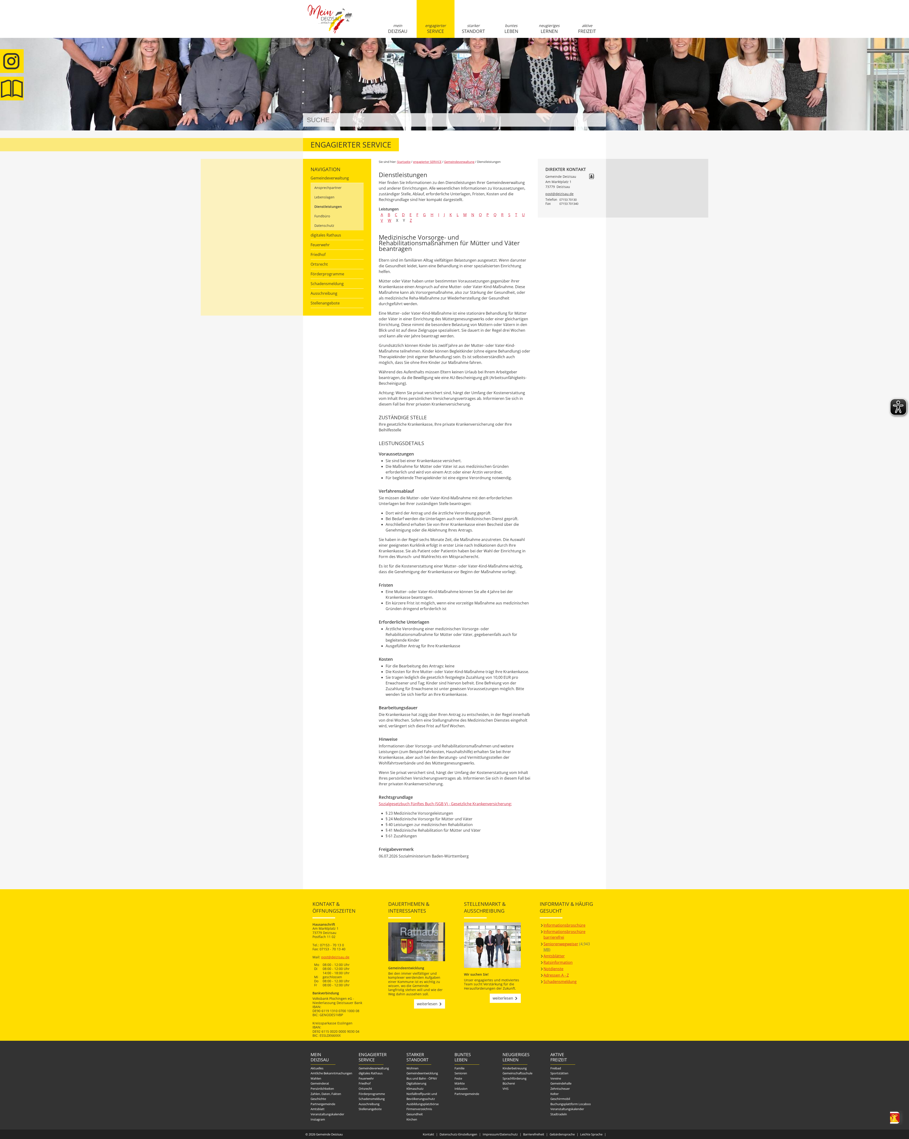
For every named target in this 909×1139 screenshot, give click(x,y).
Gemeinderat (320, 1083)
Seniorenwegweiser (561, 944)
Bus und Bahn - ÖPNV (421, 1078)
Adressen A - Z (556, 975)
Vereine (555, 1078)
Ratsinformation (558, 962)
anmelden (601, 50)
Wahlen (316, 1078)
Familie (459, 1068)
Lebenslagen (324, 197)
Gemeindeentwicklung (422, 1073)
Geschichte (318, 1099)
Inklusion (461, 1088)
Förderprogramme (327, 274)
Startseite (330, 23)
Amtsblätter (554, 956)
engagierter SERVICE (435, 28)
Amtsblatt (12, 88)
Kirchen (411, 1119)
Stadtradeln (558, 1114)
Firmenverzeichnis (419, 1109)
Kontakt (428, 1134)
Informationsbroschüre (564, 925)
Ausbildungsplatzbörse (422, 1104)
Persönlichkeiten (322, 1088)
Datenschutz (324, 225)
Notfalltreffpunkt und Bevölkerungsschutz (421, 1096)
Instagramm (12, 61)
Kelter (554, 1094)
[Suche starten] (597, 120)
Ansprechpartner (328, 187)
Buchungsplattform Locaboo (570, 1104)
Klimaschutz (414, 1088)
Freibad (555, 1068)
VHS (505, 1088)
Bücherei (509, 1083)
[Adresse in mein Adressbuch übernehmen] (591, 177)
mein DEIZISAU (397, 28)
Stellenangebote (325, 303)
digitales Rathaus (326, 235)
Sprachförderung (514, 1078)
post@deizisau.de (559, 194)
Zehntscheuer (560, 1088)
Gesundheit (414, 1114)
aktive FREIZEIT (587, 28)
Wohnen (412, 1068)
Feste (458, 1078)
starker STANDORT (473, 28)
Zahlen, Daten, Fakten (326, 1094)
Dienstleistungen (328, 206)
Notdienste (553, 968)
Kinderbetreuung (515, 1068)
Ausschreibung (324, 293)
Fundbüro (322, 216)
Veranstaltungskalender (327, 1114)
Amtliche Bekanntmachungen (331, 1073)
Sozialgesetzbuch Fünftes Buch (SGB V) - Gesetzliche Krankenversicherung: (445, 803)
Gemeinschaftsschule (517, 1073)
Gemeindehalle (560, 1083)
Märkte (459, 1083)
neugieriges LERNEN (549, 28)
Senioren (460, 1073)
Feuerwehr (320, 244)
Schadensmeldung (327, 283)
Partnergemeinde (323, 1104)
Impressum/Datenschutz (500, 1134)
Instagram (318, 1119)
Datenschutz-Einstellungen (458, 1134)
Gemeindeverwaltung (330, 178)
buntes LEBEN (511, 28)
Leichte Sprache (591, 1134)
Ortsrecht (319, 264)
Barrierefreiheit (533, 1134)
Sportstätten (559, 1073)
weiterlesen (427, 1003)
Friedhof (318, 254)
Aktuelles (317, 1068)
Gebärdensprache (562, 1134)
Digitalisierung (416, 1083)
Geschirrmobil (560, 1099)
